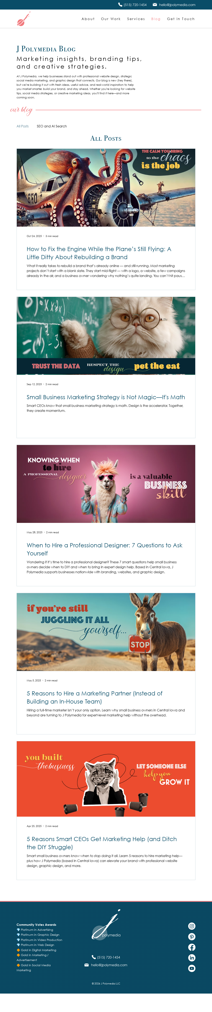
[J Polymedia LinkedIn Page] (191, 957)
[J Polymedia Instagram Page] (191, 926)
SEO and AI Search (52, 126)
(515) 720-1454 (135, 4)
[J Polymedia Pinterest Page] (191, 936)
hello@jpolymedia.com (177, 4)
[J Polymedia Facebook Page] (191, 947)
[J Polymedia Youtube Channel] (191, 968)
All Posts (23, 126)
